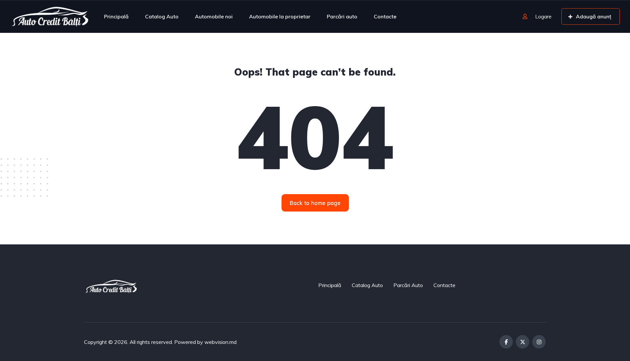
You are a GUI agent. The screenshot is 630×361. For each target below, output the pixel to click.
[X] (522, 342)
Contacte (385, 16)
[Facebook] (506, 342)
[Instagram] (539, 342)
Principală (116, 16)
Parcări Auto (408, 285)
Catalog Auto (161, 16)
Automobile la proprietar (279, 16)
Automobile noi (214, 16)
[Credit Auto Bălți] (50, 16)
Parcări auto (342, 16)
